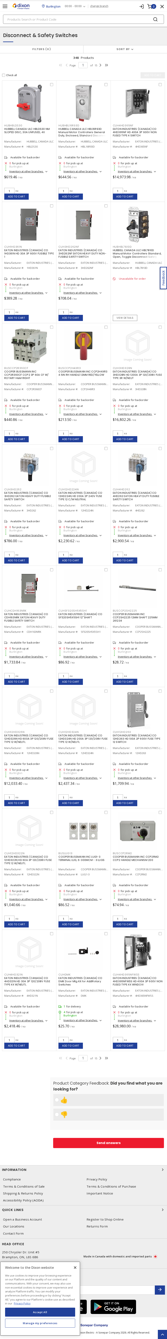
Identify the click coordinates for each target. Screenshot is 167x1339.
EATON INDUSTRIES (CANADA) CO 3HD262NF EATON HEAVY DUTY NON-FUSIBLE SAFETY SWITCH (82, 253)
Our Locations (13, 1226)
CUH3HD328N (122, 368)
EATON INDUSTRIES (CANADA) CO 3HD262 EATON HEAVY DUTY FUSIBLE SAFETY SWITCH (27, 496)
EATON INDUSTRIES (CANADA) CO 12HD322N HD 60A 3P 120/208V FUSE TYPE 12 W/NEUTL (28, 860)
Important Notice (100, 1193)
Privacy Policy (97, 1179)
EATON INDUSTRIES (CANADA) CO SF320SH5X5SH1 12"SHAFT (80, 615)
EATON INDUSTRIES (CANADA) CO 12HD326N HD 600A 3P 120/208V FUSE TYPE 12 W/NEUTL (28, 739)
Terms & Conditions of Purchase (111, 1186)
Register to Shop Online (105, 1219)
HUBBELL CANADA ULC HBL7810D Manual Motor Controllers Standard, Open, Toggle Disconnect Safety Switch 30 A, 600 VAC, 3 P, (137, 255)
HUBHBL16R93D (68, 125)
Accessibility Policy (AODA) (23, 1200)
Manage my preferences (40, 1323)
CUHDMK (64, 974)
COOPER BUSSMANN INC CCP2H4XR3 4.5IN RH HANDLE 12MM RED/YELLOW (82, 373)
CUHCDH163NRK (15, 610)
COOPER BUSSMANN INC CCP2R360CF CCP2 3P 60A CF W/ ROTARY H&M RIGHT (26, 375)
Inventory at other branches (26, 171)
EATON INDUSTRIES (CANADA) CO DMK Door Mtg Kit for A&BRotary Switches (80, 981)
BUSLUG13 (65, 853)
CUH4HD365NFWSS (126, 974)
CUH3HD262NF (68, 247)
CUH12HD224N (68, 489)
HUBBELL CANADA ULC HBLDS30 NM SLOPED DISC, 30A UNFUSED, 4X (27, 130)
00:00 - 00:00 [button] (73, 6)
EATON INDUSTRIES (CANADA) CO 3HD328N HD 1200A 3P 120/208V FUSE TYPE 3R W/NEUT (137, 375)
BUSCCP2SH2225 (125, 610)
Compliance (12, 1179)
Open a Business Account (22, 1219)
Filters (40, 49)
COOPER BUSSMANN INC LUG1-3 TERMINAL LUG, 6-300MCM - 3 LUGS (81, 858)
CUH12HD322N (14, 853)
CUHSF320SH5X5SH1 (72, 610)
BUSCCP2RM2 (122, 853)
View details (124, 318)
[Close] (75, 1267)
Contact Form (13, 1233)
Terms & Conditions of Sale (24, 1186)
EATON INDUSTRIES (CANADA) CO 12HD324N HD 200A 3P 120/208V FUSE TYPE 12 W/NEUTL (83, 739)
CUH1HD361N (13, 247)
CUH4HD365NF (123, 125)
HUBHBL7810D (122, 247)
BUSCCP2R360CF (16, 368)
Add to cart (16, 196)
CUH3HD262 (13, 489)
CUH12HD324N (68, 732)
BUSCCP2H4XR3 (69, 368)
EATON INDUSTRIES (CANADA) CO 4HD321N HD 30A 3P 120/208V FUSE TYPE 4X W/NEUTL (27, 981)
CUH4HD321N (13, 974)
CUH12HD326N (14, 732)
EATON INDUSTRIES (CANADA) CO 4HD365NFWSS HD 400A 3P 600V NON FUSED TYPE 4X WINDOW (138, 981)
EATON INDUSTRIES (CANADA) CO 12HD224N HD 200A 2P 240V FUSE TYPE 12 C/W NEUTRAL (80, 496)
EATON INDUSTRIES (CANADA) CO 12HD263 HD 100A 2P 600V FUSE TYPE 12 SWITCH (136, 739)
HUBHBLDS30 (13, 125)
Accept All (40, 1312)
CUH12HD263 (122, 732)
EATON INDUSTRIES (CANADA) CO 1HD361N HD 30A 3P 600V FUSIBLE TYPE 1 (29, 253)
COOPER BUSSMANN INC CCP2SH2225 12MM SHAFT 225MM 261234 (135, 617)
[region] (40, 1298)
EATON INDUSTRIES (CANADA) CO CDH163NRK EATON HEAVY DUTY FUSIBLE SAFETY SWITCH (26, 617)
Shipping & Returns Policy (23, 1193)
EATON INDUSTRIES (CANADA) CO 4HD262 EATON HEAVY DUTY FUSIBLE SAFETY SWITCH (136, 496)
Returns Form (97, 1226)
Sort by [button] (123, 49)
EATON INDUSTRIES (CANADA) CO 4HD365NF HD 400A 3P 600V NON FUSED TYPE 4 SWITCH (135, 132)
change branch (99, 6)
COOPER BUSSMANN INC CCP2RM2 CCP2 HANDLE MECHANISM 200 (136, 858)
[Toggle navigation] (5, 6)
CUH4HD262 (121, 489)
